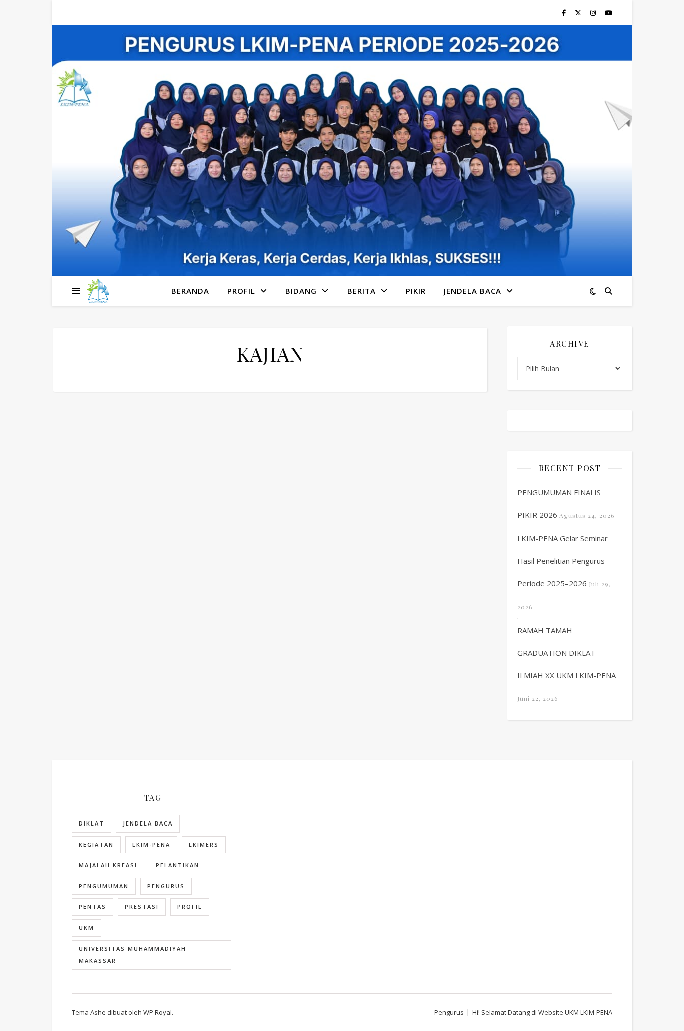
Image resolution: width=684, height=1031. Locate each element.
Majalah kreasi (108, 865)
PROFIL (241, 291)
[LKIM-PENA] (98, 291)
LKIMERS (204, 844)
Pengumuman (104, 886)
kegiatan (96, 844)
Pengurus (166, 886)
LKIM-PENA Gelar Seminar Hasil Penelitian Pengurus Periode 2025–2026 (562, 560)
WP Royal (157, 1012)
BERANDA (190, 291)
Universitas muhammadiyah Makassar (132, 955)
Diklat (91, 823)
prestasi (142, 906)
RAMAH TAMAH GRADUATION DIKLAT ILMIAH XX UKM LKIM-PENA (566, 652)
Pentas (92, 906)
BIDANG (301, 291)
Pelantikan (177, 865)
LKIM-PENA (151, 844)
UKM (86, 927)
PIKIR (416, 291)
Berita (361, 291)
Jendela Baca (148, 823)
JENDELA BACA (472, 291)
